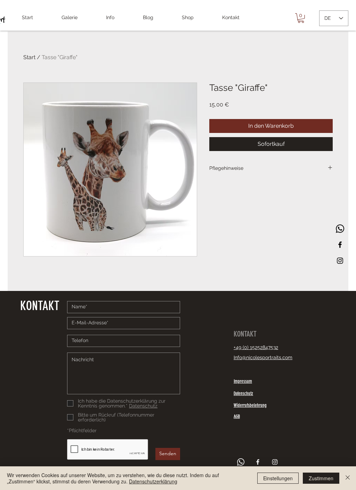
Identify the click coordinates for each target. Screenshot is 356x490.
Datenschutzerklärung (153, 481)
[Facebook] (340, 244)
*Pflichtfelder (82, 430)
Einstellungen (278, 478)
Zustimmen (321, 478)
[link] (301, 18)
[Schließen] (347, 478)
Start (29, 57)
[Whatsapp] (340, 228)
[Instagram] (340, 260)
